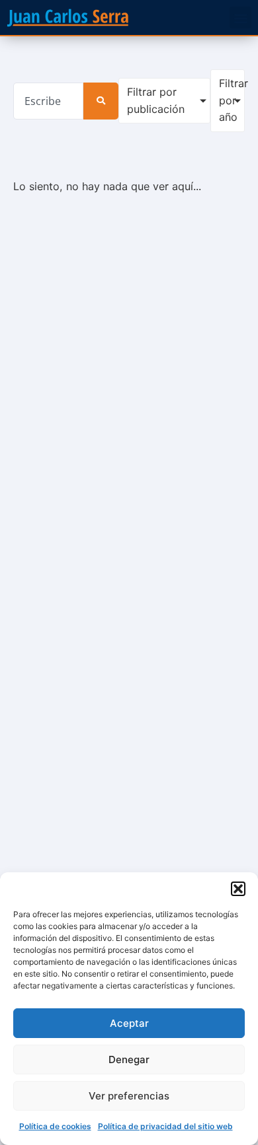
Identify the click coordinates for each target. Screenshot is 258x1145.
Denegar (129, 1059)
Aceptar (129, 1023)
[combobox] (48, 101)
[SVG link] (68, 17)
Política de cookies (55, 1126)
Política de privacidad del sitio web (165, 1126)
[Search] (100, 101)
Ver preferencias (129, 1096)
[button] (238, 888)
